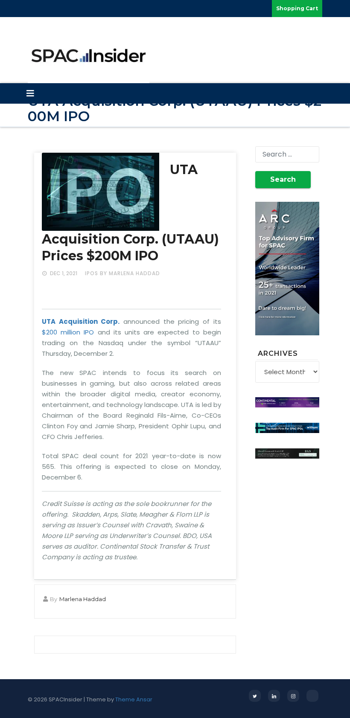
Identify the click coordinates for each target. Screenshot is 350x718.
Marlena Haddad (82, 599)
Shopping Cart (297, 8)
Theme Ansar (133, 699)
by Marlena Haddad (130, 273)
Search (283, 179)
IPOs (91, 273)
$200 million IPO (68, 332)
